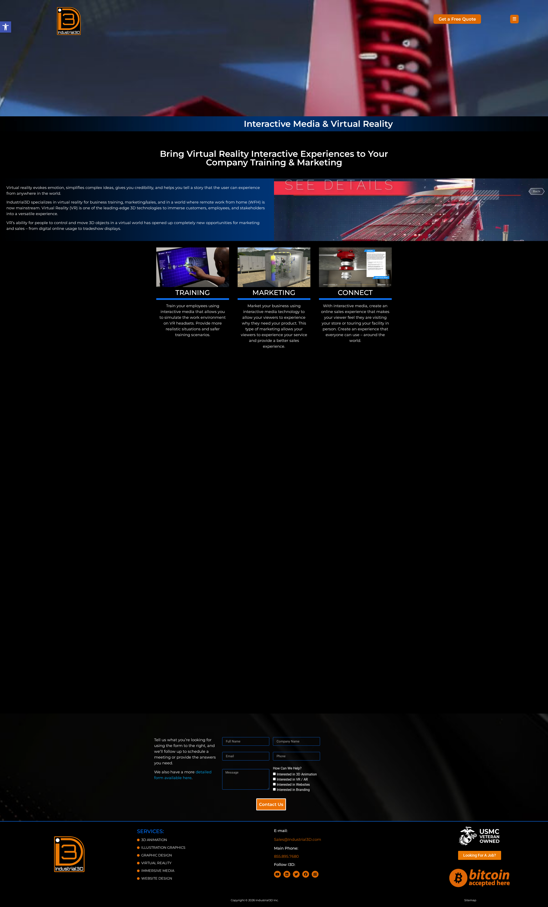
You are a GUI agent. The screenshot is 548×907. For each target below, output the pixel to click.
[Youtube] (277, 874)
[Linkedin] (286, 874)
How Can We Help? (287, 768)
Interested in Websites (293, 785)
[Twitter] (296, 874)
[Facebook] (305, 874)
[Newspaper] (315, 874)
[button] (5, 27)
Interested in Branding (293, 790)
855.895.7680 (286, 856)
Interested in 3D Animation (297, 774)
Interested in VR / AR (292, 779)
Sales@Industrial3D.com (297, 839)
